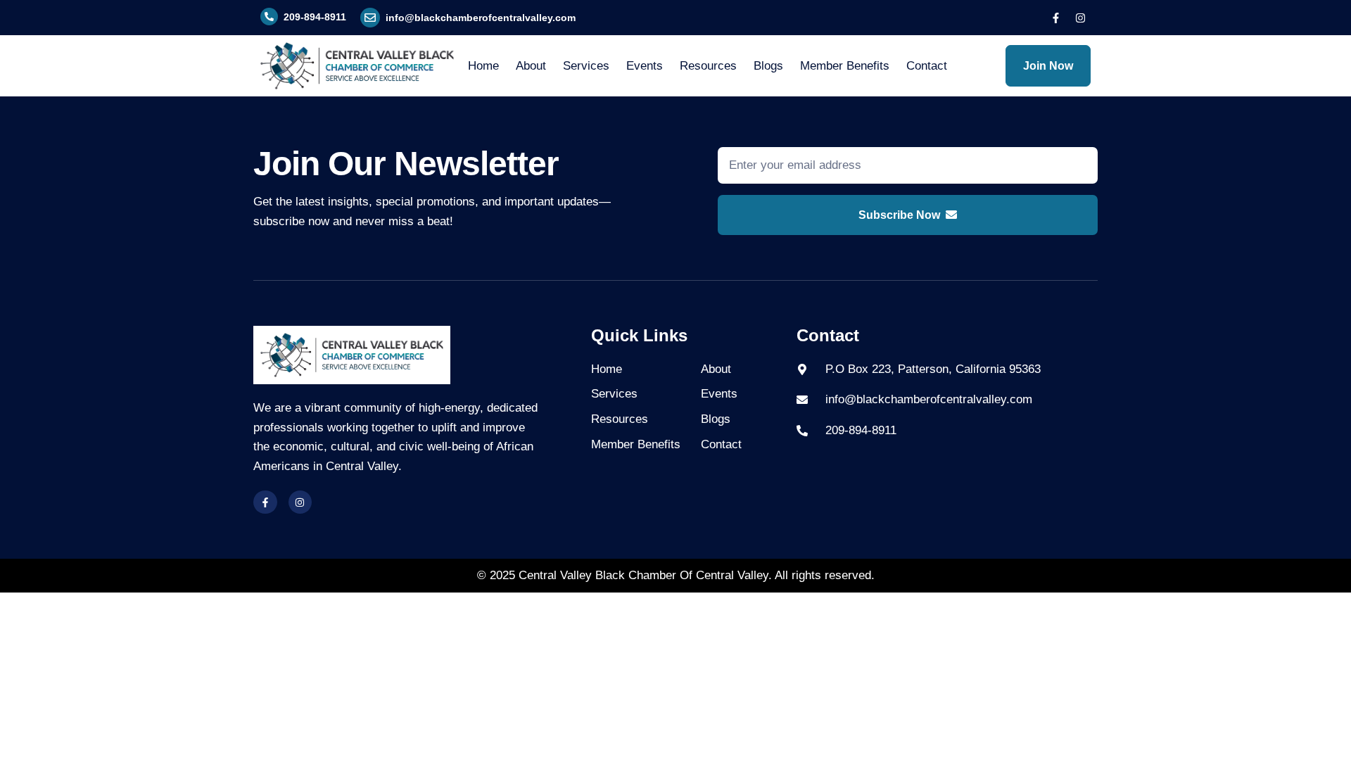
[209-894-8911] (269, 16)
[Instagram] (1080, 17)
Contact (926, 65)
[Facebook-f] (1055, 17)
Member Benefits (844, 65)
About (531, 65)
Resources (708, 65)
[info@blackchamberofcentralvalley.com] (370, 17)
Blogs (768, 65)
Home (483, 65)
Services (586, 65)
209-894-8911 (315, 17)
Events (644, 65)
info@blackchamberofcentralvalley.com (481, 17)
